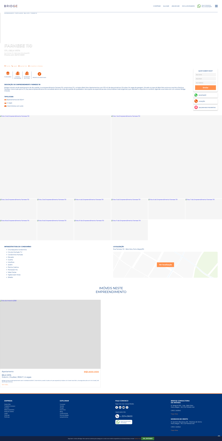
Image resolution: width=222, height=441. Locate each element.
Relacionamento (9, 410)
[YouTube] (123, 407)
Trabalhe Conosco (9, 406)
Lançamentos (64, 417)
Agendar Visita (23, 66)
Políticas (7, 417)
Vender (62, 406)
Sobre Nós (7, 404)
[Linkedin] (120, 407)
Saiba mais (138, 438)
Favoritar (8, 66)
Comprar (157, 6)
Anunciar (176, 6)
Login (6, 413)
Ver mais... (5, 384)
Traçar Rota (174, 414)
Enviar (205, 88)
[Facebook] (116, 407)
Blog (61, 411)
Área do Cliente (9, 411)
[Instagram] (127, 407)
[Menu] (216, 6)
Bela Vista (27, 13)
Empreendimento (9, 13)
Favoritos (63, 410)
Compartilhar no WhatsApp (36, 66)
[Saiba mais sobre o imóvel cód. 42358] (50, 334)
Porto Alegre (19, 13)
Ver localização (165, 265)
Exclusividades (188, 6)
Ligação (15, 66)
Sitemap (6, 415)
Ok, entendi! (147, 438)
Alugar (166, 6)
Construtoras (64, 413)
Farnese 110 (34, 13)
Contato (6, 408)
